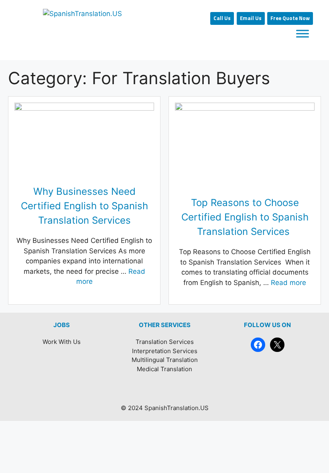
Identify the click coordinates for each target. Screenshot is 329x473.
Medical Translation (164, 369)
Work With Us (62, 342)
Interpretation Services (164, 351)
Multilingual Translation (165, 360)
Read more (288, 283)
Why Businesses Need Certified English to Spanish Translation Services (84, 206)
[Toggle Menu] (302, 34)
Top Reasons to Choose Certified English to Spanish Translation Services (245, 217)
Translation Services (165, 342)
